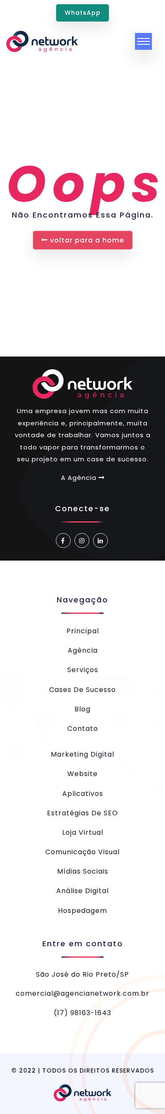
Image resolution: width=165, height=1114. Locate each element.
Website (82, 774)
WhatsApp (83, 12)
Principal (82, 631)
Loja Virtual (82, 832)
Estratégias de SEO (82, 813)
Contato (82, 728)
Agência (83, 650)
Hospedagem (82, 910)
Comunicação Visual (82, 852)
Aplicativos (82, 793)
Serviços (82, 670)
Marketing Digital (82, 754)
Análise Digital (82, 891)
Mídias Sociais (82, 871)
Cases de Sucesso (82, 690)
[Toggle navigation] (143, 41)
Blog (82, 709)
